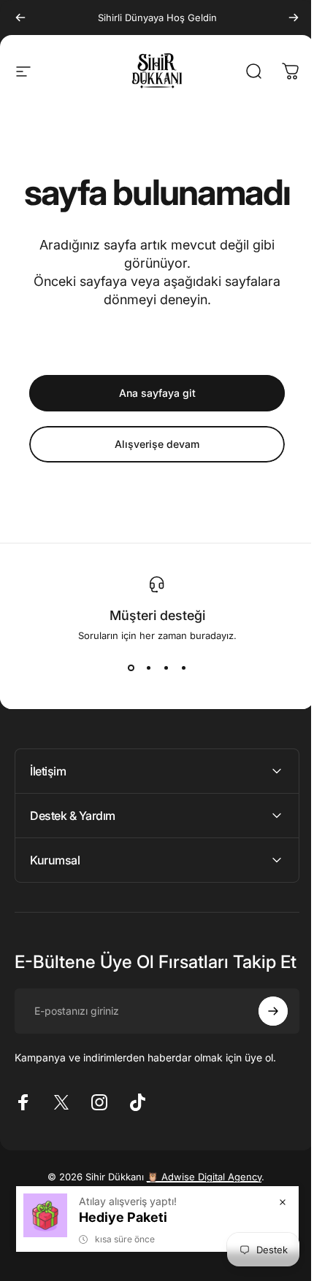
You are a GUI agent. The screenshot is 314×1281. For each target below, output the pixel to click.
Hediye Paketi (112, 1217)
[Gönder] (262, 1028)
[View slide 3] (166, 667)
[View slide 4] (183, 667)
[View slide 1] (130, 667)
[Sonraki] (293, 17)
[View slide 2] (148, 667)
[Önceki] (20, 17)
